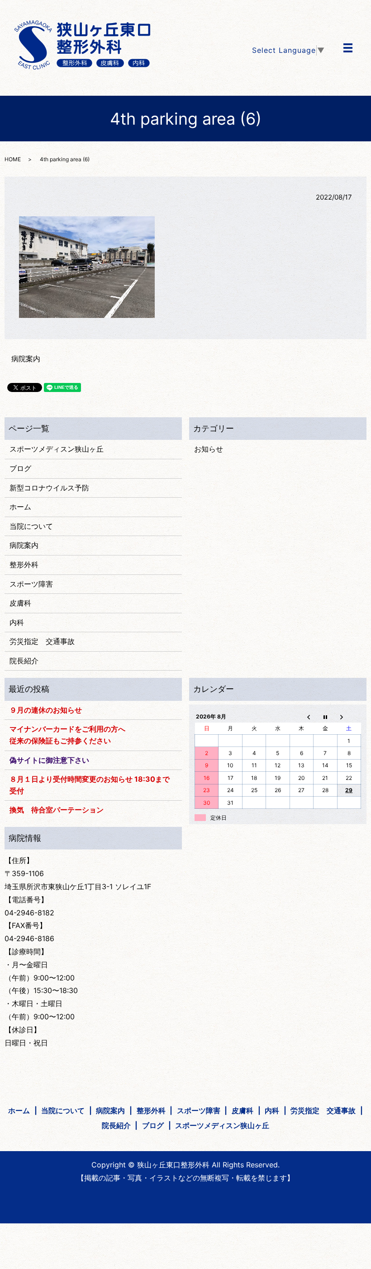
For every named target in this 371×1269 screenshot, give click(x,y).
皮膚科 (20, 602)
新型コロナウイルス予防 (49, 487)
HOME (13, 159)
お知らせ (208, 448)
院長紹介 (24, 660)
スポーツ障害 (31, 583)
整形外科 (24, 564)
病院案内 (25, 358)
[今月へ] (325, 716)
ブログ (20, 468)
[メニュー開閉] (347, 47)
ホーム (20, 506)
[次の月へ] (349, 716)
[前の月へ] (301, 716)
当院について (31, 526)
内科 (17, 622)
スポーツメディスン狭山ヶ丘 (57, 448)
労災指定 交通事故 (42, 641)
